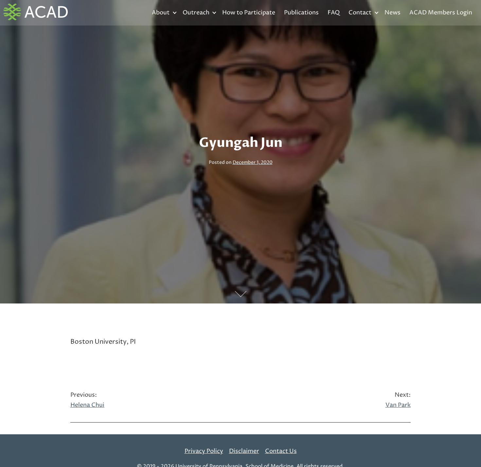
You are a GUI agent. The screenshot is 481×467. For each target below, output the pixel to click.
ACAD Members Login (440, 13)
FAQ (334, 13)
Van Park (398, 400)
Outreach (196, 13)
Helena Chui (87, 400)
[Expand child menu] (174, 13)
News (392, 13)
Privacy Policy (204, 451)
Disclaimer (244, 451)
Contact (359, 13)
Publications (301, 13)
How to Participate (248, 13)
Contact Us (281, 451)
